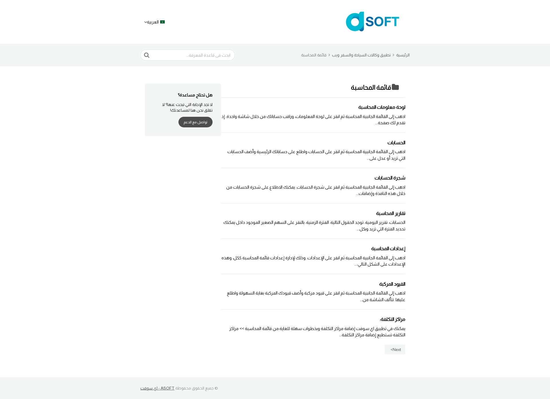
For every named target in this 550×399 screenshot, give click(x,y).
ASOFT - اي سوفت (157, 388)
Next (397, 349)
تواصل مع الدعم (195, 122)
